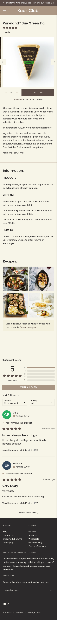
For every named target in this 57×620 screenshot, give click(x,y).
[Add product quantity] (6, 92)
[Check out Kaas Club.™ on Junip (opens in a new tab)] (35, 512)
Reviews (32, 531)
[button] (10, 27)
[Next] (54, 62)
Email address (12, 587)
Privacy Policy (35, 542)
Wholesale (33, 538)
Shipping (18, 99)
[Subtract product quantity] (17, 92)
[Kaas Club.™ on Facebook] (5, 604)
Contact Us (8, 535)
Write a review (28, 387)
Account (32, 535)
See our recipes (28, 327)
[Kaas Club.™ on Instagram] (8, 604)
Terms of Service (37, 546)
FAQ (5, 531)
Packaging (8, 542)
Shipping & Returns (12, 538)
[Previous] (3, 62)
